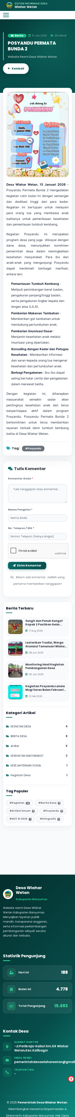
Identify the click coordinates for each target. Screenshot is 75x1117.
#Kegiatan (19, 802)
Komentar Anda (20, 478)
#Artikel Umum (21, 810)
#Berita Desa (49, 802)
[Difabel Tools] (71, 1079)
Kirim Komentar (28, 565)
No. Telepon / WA (21, 528)
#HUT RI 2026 (20, 818)
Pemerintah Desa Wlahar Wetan (43, 1102)
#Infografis (49, 818)
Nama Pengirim (20, 509)
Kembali (18, 69)
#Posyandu (33, 448)
